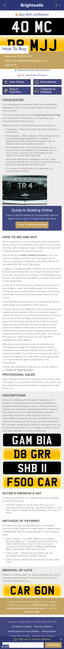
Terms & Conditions (43, 626)
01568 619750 (40, 605)
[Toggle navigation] (4, 5)
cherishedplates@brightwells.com (29, 60)
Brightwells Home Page (48, 115)
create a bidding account (32, 255)
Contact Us (10, 65)
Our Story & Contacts (22, 626)
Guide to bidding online (32, 224)
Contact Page (32, 611)
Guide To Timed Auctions (20, 370)
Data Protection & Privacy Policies (23, 631)
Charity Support (48, 631)
